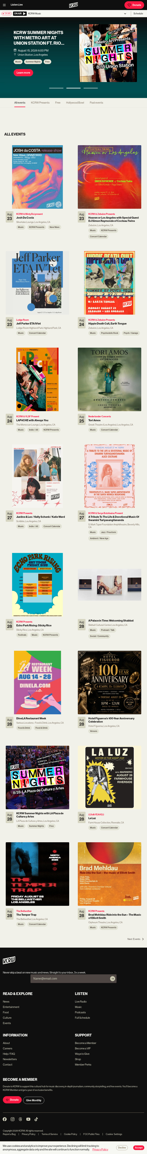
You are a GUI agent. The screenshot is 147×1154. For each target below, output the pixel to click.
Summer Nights (33, 61)
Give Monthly (33, 1100)
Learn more (23, 72)
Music (18, 61)
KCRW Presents (40, 102)
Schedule (138, 13)
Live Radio (81, 1001)
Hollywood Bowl (75, 102)
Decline (122, 1147)
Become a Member (85, 1043)
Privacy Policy (26, 1134)
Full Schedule (82, 1017)
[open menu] (5, 5)
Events (7, 1023)
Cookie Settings (114, 1134)
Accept (139, 1147)
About (6, 1043)
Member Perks (83, 1064)
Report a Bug (9, 1134)
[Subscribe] (112, 978)
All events (19, 102)
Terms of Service (48, 1134)
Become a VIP (83, 1048)
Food (6, 1012)
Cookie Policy (69, 1134)
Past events (96, 102)
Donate (136, 5)
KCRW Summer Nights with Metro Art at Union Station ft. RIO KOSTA (38, 40)
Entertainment (11, 1006)
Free (47, 61)
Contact (7, 1064)
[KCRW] (9, 963)
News (6, 1001)
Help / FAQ (9, 1053)
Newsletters (10, 1059)
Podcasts (80, 1012)
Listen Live (17, 4)
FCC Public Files (89, 1134)
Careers (7, 1048)
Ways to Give (82, 1053)
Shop (78, 1059)
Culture (7, 1017)
